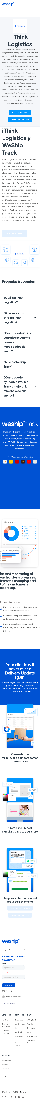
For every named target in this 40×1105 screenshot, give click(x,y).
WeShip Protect (32, 1036)
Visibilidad (5, 1077)
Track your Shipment (20, 908)
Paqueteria (30, 1024)
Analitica (5, 1065)
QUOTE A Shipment (20, 112)
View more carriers (20, 119)
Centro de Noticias (18, 1044)
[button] (36, 4)
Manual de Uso (19, 1020)
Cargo (29, 1032)
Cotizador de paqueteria (19, 1037)
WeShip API (18, 1032)
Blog (16, 1028)
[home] (8, 4)
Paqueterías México (31, 1041)
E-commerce (31, 1028)
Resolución (5, 1069)
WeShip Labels (31, 1020)
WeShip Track (6, 1061)
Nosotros (5, 1020)
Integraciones (6, 1073)
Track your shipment (14, 233)
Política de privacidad (5, 1032)
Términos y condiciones (6, 1025)
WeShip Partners (20, 1024)
